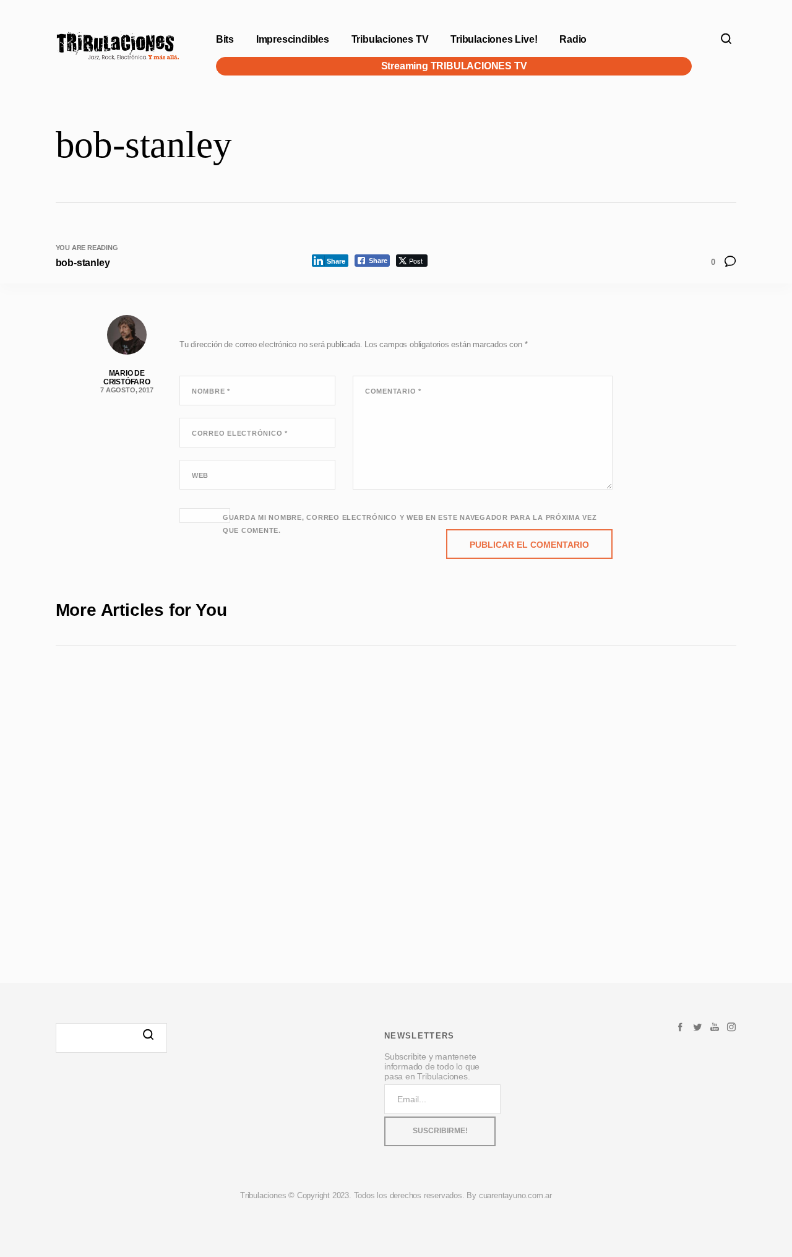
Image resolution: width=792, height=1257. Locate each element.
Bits (225, 39)
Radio (573, 39)
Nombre (211, 391)
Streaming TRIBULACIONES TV (454, 66)
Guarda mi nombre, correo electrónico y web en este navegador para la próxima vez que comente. (410, 524)
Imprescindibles (292, 39)
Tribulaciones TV (390, 39)
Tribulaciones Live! (493, 39)
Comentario (393, 391)
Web (200, 475)
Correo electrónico (240, 433)
